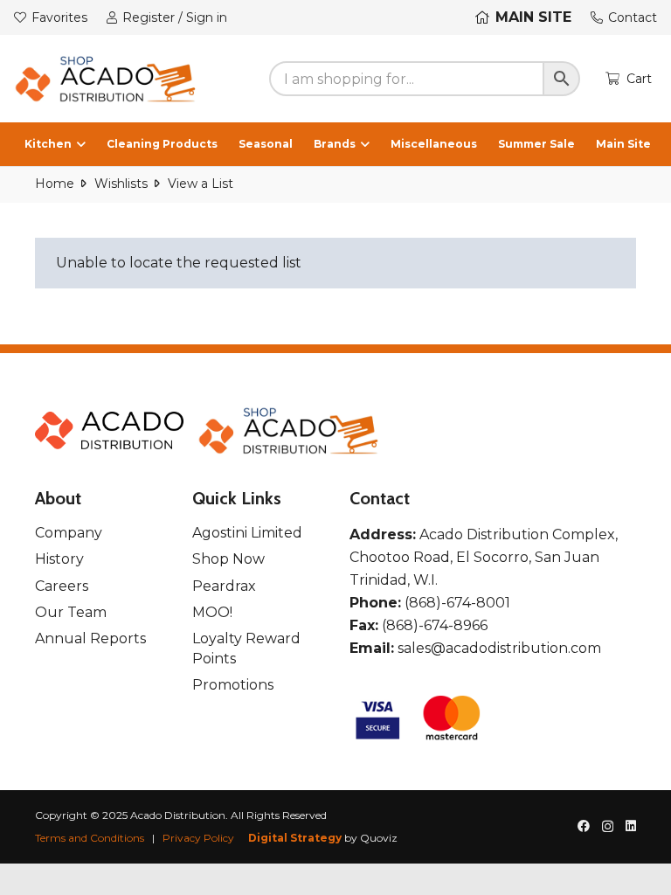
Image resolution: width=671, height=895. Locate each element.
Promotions (232, 684)
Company (68, 532)
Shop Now (228, 559)
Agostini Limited (247, 532)
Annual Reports (90, 638)
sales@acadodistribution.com (499, 648)
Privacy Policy (198, 837)
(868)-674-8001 (457, 602)
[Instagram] (607, 826)
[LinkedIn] (631, 826)
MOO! (212, 612)
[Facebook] (584, 826)
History (59, 559)
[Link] (106, 79)
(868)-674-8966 (435, 625)
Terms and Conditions (89, 837)
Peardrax (224, 586)
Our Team (71, 612)
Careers (61, 586)
